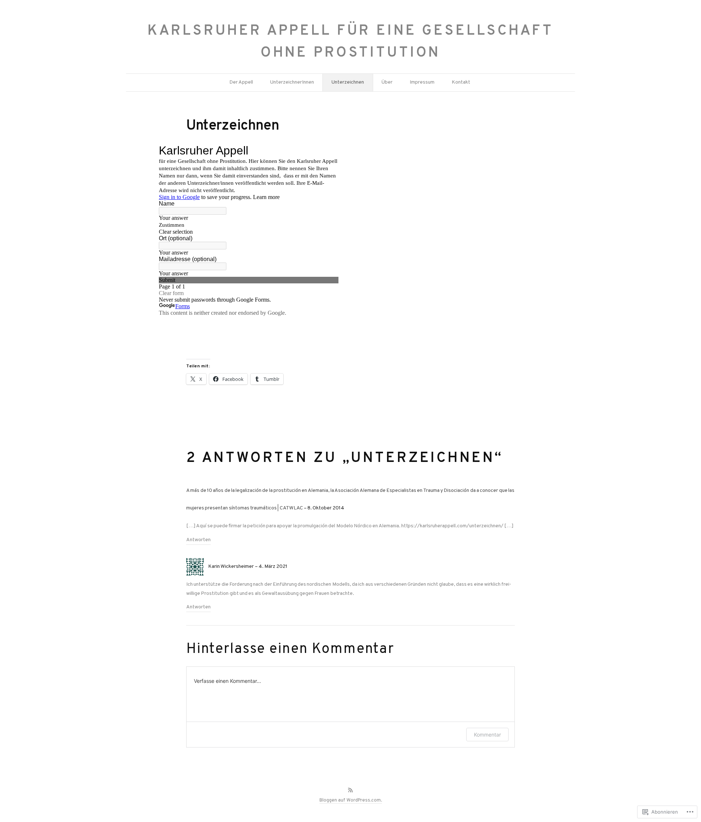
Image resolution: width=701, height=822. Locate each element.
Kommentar (487, 734)
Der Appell (241, 82)
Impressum (422, 82)
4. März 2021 (272, 566)
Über (387, 82)
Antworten (198, 540)
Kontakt (461, 82)
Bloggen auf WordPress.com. (350, 800)
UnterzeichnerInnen (292, 82)
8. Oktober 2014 (325, 508)
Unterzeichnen (348, 82)
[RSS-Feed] (350, 790)
